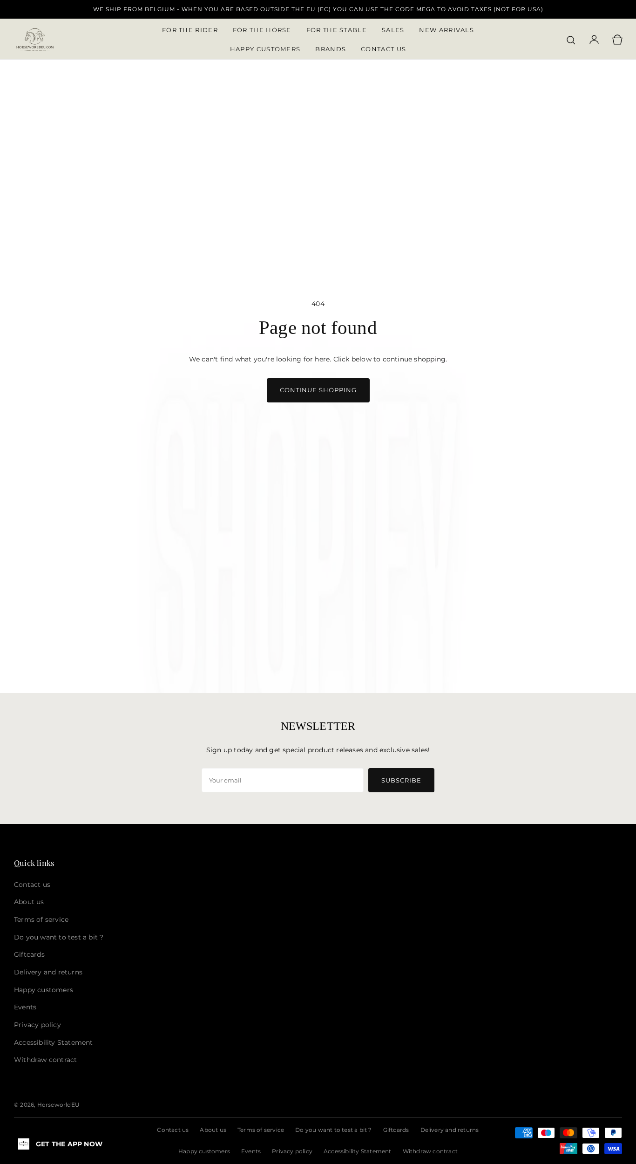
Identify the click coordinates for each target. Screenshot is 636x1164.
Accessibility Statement (358, 1151)
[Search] (571, 40)
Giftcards (396, 1129)
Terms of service (260, 1129)
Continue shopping (318, 390)
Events (251, 1151)
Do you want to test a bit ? (333, 1129)
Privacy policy (292, 1151)
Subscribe (401, 780)
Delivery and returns (449, 1129)
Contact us (173, 1129)
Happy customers (204, 1151)
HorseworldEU (58, 1104)
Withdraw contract (430, 1151)
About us (213, 1129)
